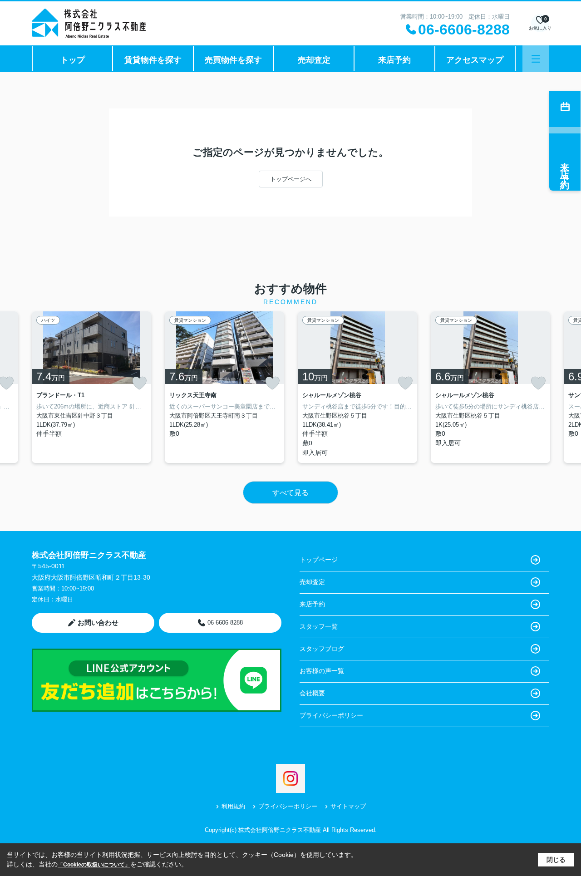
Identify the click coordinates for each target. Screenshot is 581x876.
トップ (72, 59)
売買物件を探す (233, 59)
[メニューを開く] (536, 59)
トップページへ (290, 179)
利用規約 (233, 806)
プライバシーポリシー (331, 715)
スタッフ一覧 (319, 626)
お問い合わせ (98, 622)
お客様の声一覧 (322, 670)
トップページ (319, 559)
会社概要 (312, 693)
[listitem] (91, 387)
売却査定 (314, 59)
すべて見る (290, 493)
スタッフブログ (322, 648)
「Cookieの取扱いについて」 (94, 864)
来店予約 (394, 59)
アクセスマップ (474, 59)
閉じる (556, 859)
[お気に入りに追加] (139, 383)
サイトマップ (348, 806)
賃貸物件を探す (153, 59)
